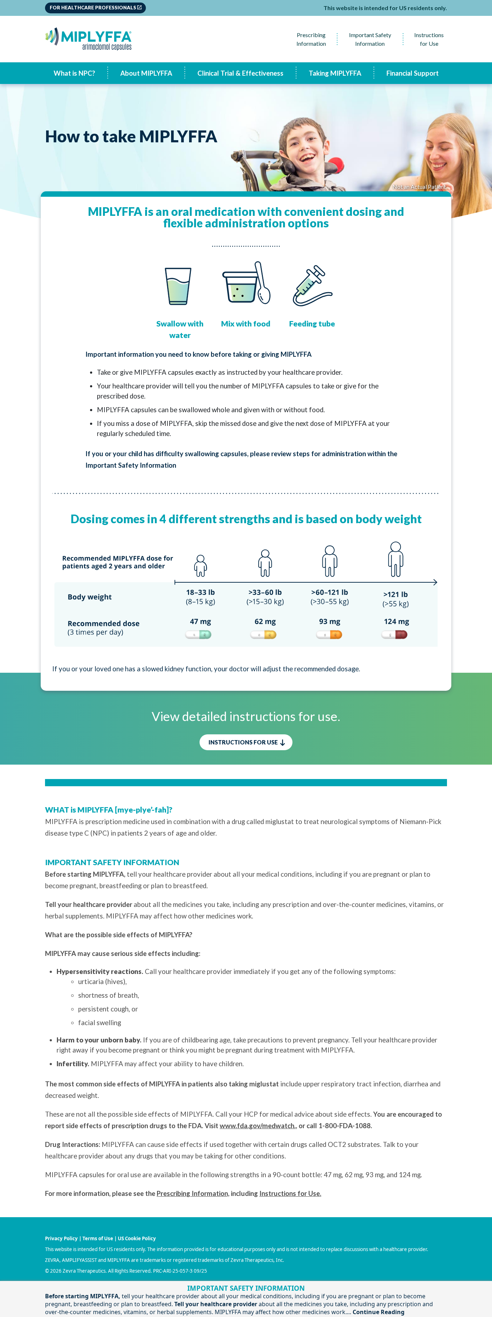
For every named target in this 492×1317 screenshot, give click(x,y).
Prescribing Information (311, 39)
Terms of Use (97, 1238)
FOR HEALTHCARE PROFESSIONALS (93, 7)
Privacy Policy (61, 1238)
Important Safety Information (370, 39)
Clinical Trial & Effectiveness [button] (240, 73)
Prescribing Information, (193, 1193)
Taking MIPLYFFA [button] (335, 73)
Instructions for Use (429, 39)
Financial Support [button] (412, 73)
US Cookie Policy (137, 1238)
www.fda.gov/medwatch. (258, 1126)
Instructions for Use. (290, 1193)
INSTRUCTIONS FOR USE (244, 742)
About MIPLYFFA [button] (146, 73)
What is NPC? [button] (74, 73)
